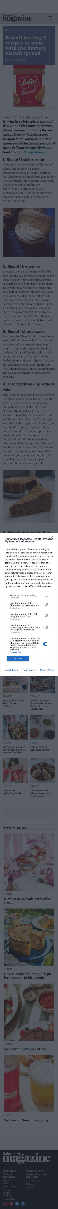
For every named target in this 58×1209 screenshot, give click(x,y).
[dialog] (29, 604)
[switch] (45, 604)
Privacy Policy (47, 670)
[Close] (52, 539)
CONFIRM (18, 658)
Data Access (29, 670)
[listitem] (29, 596)
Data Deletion (11, 670)
